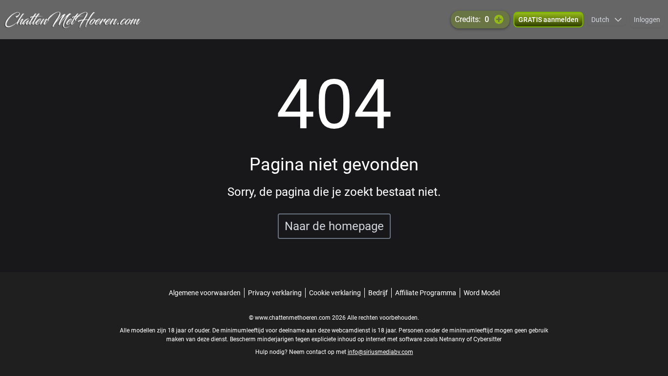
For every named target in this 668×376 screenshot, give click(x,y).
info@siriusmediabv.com (380, 352)
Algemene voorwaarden (205, 293)
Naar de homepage (334, 226)
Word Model (482, 293)
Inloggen (647, 20)
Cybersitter (487, 339)
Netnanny (453, 339)
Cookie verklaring (335, 293)
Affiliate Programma (425, 293)
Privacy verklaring (275, 293)
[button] (606, 19)
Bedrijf (378, 293)
